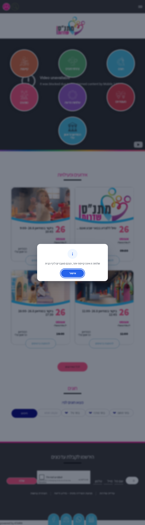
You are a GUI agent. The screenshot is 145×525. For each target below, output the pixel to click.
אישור (72, 273)
